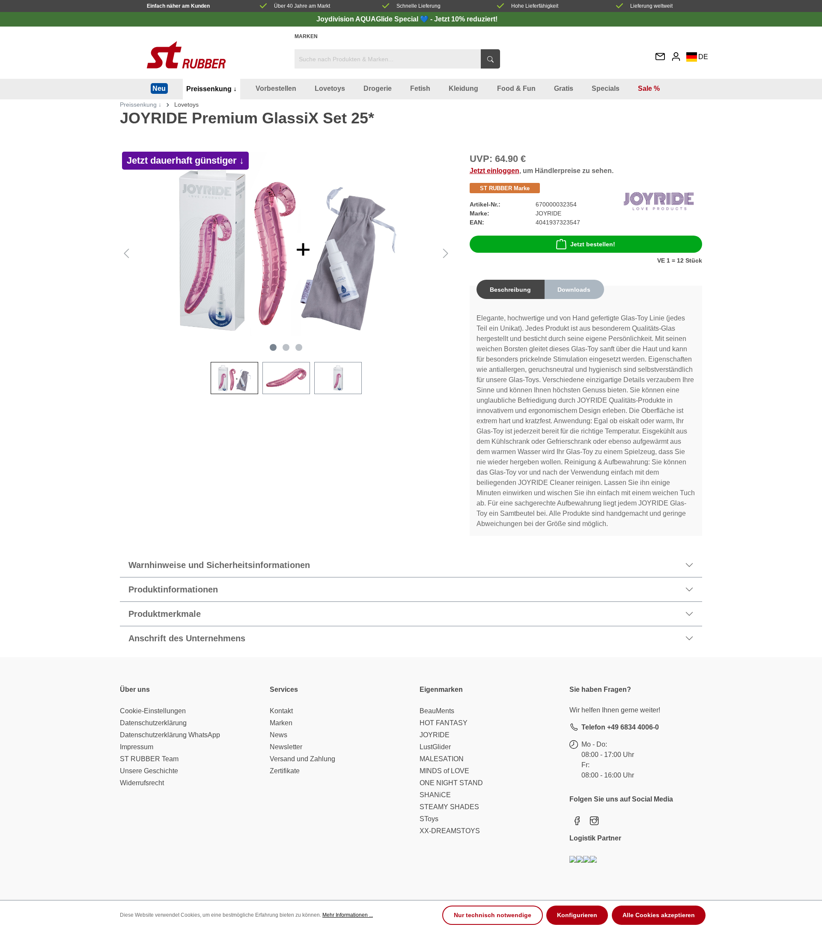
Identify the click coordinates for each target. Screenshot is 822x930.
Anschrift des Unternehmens (186, 638)
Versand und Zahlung (302, 759)
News (278, 735)
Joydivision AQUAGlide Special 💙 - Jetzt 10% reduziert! (406, 19)
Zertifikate (285, 771)
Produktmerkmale (164, 614)
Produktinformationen (173, 589)
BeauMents (437, 711)
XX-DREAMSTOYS (450, 830)
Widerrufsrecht (142, 782)
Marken (306, 36)
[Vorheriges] (126, 253)
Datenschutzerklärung (153, 723)
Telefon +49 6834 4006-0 (620, 727)
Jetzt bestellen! (592, 244)
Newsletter (286, 747)
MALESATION (442, 759)
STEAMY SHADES (449, 806)
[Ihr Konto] (676, 56)
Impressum (136, 747)
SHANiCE (435, 794)
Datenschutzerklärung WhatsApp (170, 735)
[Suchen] (490, 59)
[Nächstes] (445, 253)
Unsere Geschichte (149, 771)
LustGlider (435, 747)
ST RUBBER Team (149, 759)
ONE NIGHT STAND (451, 782)
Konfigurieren (577, 915)
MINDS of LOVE (444, 771)
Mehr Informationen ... (347, 915)
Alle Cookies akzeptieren (658, 915)
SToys (429, 818)
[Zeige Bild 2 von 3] (286, 347)
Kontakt (281, 711)
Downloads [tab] (573, 289)
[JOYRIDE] (658, 201)
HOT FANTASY (444, 723)
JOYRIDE (435, 735)
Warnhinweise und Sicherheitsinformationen (219, 565)
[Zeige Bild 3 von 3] (298, 347)
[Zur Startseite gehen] (186, 55)
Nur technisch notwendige (492, 915)
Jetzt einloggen (494, 170)
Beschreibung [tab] (510, 289)
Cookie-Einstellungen (153, 711)
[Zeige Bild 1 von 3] (273, 347)
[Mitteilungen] (660, 57)
